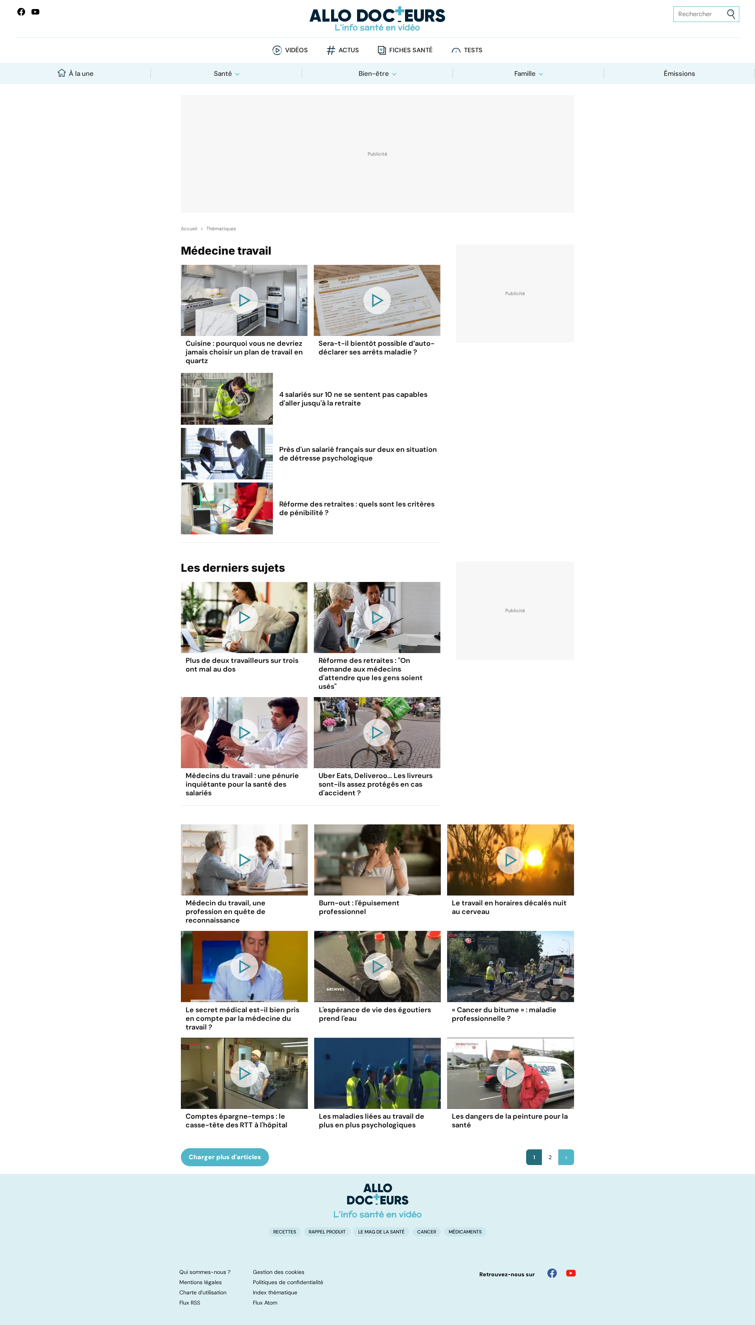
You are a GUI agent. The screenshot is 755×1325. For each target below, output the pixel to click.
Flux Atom (265, 1302)
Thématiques (221, 229)
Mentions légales (200, 1282)
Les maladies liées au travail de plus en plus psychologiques (371, 1121)
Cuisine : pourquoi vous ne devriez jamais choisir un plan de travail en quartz (244, 352)
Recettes (284, 1232)
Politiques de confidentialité (288, 1282)
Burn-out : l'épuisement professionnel (359, 907)
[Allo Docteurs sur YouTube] (35, 12)
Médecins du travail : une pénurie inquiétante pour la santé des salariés (242, 784)
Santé (223, 73)
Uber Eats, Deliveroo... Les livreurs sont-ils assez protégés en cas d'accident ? (376, 784)
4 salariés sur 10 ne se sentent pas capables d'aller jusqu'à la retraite (353, 399)
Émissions (679, 73)
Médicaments (465, 1232)
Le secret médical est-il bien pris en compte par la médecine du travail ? (242, 1018)
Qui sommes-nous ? (204, 1271)
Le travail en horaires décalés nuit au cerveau (509, 907)
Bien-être (374, 73)
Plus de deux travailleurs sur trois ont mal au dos (242, 665)
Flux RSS (189, 1302)
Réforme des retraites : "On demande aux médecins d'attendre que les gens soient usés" (371, 673)
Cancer (426, 1232)
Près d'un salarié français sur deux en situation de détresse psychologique (358, 454)
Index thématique (275, 1292)
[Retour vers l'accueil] (377, 18)
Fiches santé (411, 50)
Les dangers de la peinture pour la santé (510, 1121)
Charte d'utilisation (202, 1292)
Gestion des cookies (278, 1271)
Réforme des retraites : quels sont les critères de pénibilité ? (357, 508)
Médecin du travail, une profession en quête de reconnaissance (225, 911)
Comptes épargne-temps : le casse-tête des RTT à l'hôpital (236, 1121)
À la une (81, 73)
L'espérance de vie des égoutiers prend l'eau (375, 1014)
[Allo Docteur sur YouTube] (571, 1273)
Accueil (189, 229)
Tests (473, 50)
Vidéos (296, 50)
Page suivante (566, 1157)
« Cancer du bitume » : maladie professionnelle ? (504, 1014)
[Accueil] (378, 1200)
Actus (349, 50)
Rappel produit (327, 1232)
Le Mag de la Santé (381, 1232)
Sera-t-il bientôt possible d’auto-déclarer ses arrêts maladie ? (377, 348)
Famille (525, 73)
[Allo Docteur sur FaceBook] (21, 12)
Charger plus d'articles (225, 1157)
